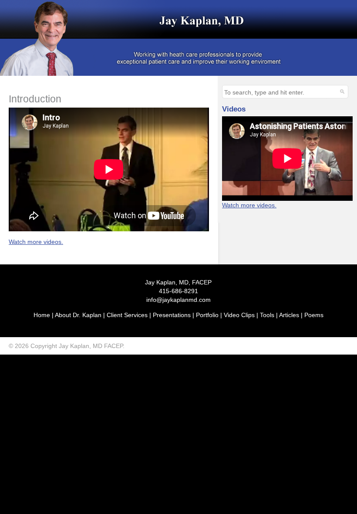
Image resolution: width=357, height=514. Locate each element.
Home (42, 314)
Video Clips (239, 314)
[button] (341, 91)
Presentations (172, 314)
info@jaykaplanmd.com (178, 299)
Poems (313, 314)
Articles (289, 314)
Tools (267, 314)
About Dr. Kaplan (78, 314)
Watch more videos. (36, 241)
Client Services (127, 314)
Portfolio (207, 314)
